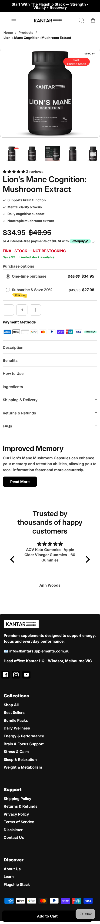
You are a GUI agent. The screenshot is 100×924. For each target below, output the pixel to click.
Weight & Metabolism (23, 767)
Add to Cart (47, 916)
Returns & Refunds (19, 413)
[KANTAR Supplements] (48, 20)
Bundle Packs (16, 720)
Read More (20, 481)
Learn (9, 876)
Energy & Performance (24, 736)
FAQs (7, 426)
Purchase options (18, 266)
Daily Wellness (17, 728)
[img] (50, 544)
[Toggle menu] (14, 21)
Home (8, 32)
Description (13, 347)
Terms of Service (19, 822)
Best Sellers (14, 712)
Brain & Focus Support (24, 744)
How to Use (13, 373)
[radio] (8, 276)
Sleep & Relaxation (20, 759)
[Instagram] (16, 675)
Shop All (11, 704)
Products (26, 32)
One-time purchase (29, 276)
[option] (50, 95)
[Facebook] (5, 675)
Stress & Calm (16, 751)
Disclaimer (13, 829)
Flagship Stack (17, 884)
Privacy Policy (16, 814)
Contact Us (14, 837)
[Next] (93, 5)
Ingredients (13, 386)
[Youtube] (26, 675)
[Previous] (6, 5)
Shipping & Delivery (20, 399)
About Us (12, 869)
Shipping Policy (17, 798)
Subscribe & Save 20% (33, 292)
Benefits (10, 360)
